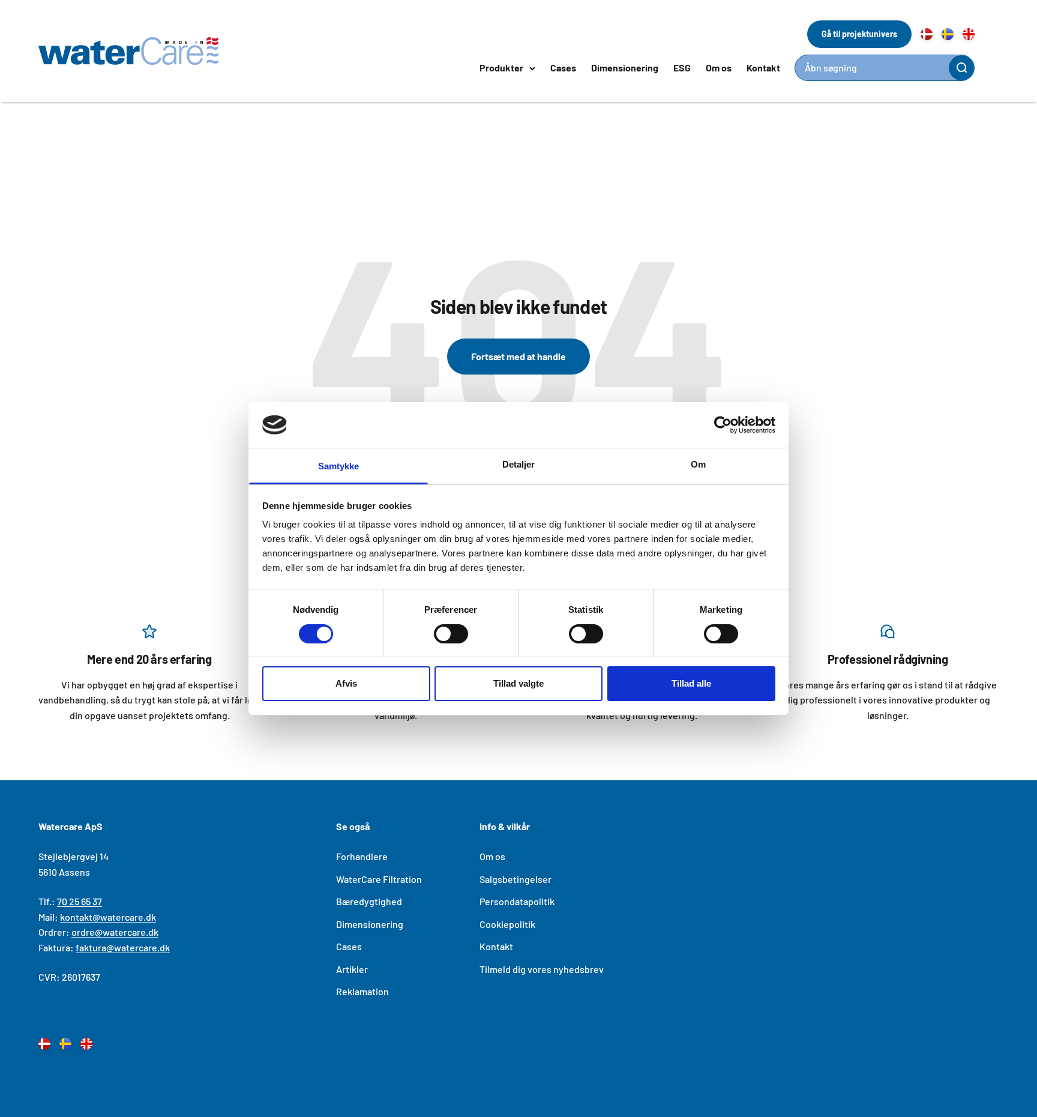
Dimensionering (624, 67)
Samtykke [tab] (338, 466)
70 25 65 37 (79, 901)
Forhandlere (362, 856)
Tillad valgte (518, 683)
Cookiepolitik (507, 924)
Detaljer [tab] (518, 464)
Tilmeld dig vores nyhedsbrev (541, 969)
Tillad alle (691, 683)
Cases (563, 67)
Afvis (346, 683)
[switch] (451, 633)
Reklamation (362, 991)
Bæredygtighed (369, 901)
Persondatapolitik (517, 901)
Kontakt (763, 67)
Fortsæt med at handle (518, 356)
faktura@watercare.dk (123, 947)
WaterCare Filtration (379, 879)
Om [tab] (698, 464)
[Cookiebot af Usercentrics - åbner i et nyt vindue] (722, 425)
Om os (719, 67)
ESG (682, 67)
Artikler (352, 969)
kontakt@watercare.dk (108, 917)
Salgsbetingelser (515, 879)
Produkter (501, 67)
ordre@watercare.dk (114, 932)
